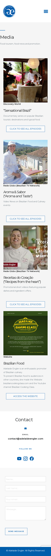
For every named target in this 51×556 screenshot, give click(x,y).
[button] (25, 129)
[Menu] (46, 11)
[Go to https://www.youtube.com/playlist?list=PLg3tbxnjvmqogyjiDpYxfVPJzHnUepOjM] (25, 259)
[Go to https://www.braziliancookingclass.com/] (25, 350)
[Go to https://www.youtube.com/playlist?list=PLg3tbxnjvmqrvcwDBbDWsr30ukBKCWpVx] (25, 173)
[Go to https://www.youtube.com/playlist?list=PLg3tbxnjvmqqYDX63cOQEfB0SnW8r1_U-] (25, 90)
